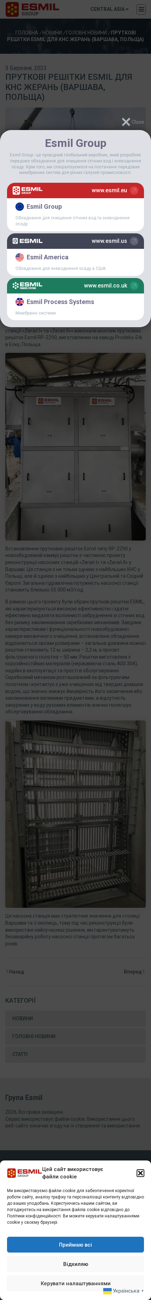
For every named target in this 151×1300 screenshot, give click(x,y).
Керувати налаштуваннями (76, 1283)
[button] (140, 1173)
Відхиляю (75, 1264)
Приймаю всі (75, 1245)
